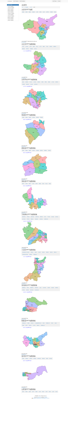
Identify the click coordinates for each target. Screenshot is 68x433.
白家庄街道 (37, 216)
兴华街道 (56, 216)
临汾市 (56, 391)
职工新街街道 (37, 289)
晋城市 (36, 391)
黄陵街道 (30, 254)
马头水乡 (31, 81)
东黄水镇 (32, 323)
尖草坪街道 (35, 84)
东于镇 (33, 183)
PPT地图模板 (26, 7)
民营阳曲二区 (48, 323)
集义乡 (46, 183)
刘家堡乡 (32, 252)
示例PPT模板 (54, 1)
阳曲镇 (49, 81)
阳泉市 (43, 391)
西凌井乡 (38, 325)
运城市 (30, 391)
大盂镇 (56, 323)
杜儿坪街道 (23, 219)
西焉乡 (46, 81)
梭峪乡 (44, 46)
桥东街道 (50, 358)
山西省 (31, 7)
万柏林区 (51, 11)
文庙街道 (31, 358)
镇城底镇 (31, 48)
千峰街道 (28, 216)
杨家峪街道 (23, 287)
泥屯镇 (23, 325)
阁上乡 (37, 46)
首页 (22, 7)
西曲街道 (23, 48)
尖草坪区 (47, 11)
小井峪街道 (41, 219)
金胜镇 (23, 117)
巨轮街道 (52, 287)
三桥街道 (48, 287)
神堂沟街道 (23, 216)
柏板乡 (23, 81)
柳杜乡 (30, 183)
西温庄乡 (55, 252)
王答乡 (43, 183)
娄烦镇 (30, 150)
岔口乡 (40, 46)
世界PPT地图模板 (22, 1)
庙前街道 (43, 358)
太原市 (53, 391)
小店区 (37, 11)
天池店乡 (33, 150)
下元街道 (48, 216)
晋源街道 (37, 117)
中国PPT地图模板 (15, 1)
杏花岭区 (33, 11)
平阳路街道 (35, 254)
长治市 (40, 391)
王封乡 (45, 216)
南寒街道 (41, 216)
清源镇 (40, 183)
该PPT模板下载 (24, 42)
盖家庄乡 (41, 150)
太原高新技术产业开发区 (25, 252)
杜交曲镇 (37, 150)
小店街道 (39, 252)
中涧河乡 (23, 289)
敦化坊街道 (31, 289)
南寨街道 (56, 81)
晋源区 (23, 11)
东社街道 (52, 216)
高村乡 (44, 323)
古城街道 (23, 84)
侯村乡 (52, 323)
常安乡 (23, 46)
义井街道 (33, 117)
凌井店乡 (30, 325)
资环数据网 (10, 1)
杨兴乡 (26, 325)
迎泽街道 (34, 358)
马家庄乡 (49, 150)
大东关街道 (44, 287)
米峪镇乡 (45, 150)
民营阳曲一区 (24, 323)
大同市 (46, 391)
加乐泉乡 (35, 48)
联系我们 (46, 397)
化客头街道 (32, 216)
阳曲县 (30, 11)
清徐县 (26, 11)
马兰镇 (30, 46)
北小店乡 (34, 325)
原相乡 (34, 46)
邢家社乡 (27, 48)
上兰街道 (52, 81)
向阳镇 (42, 81)
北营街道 (43, 252)
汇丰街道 (31, 84)
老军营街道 (39, 358)
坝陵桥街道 (31, 287)
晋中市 (33, 391)
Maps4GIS (39, 397)
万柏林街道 (36, 219)
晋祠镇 (30, 117)
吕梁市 (50, 391)
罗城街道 (41, 117)
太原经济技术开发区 (25, 254)
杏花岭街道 (36, 287)
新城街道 (27, 81)
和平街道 (28, 219)
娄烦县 (55, 11)
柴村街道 (27, 84)
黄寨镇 (28, 323)
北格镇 (36, 252)
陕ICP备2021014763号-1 (45, 398)
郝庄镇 (47, 358)
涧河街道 (27, 289)
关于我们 (59, 1)
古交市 (44, 11)
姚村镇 (26, 117)
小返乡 (40, 287)
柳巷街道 (27, 358)
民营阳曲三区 (43, 325)
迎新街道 (38, 81)
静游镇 (26, 150)
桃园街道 (54, 46)
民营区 (28, 287)
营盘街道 (51, 252)
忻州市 (23, 391)
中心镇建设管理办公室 (38, 323)
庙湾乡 (23, 150)
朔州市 (26, 391)
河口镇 (47, 46)
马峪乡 (50, 183)
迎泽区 (40, 11)
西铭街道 (32, 219)
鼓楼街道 (56, 287)
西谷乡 (23, 183)
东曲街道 (50, 46)
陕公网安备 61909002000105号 (37, 398)
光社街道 (34, 81)
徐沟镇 (36, 183)
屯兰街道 (27, 46)
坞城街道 (47, 252)
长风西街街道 (46, 219)
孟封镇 (26, 183)
